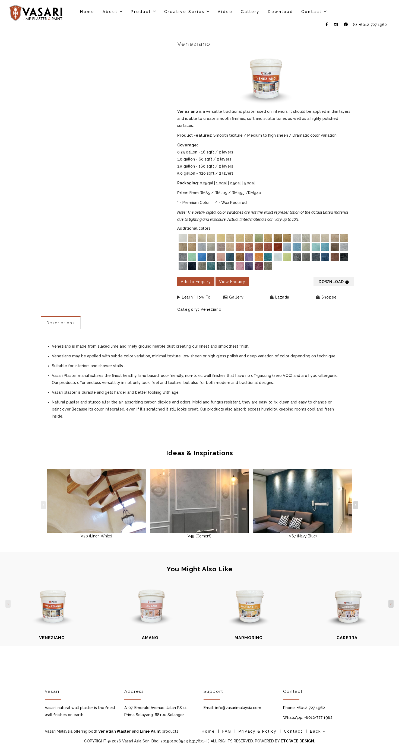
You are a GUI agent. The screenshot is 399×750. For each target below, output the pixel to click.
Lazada (282, 297)
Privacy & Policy (258, 731)
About (110, 11)
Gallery (250, 11)
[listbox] (265, 253)
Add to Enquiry (196, 282)
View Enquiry (232, 282)
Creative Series (184, 11)
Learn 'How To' (197, 297)
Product (141, 11)
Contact (311, 11)
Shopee (329, 297)
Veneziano (211, 309)
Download (280, 11)
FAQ (226, 731)
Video (225, 11)
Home (87, 11)
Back (316, 731)
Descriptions (60, 323)
